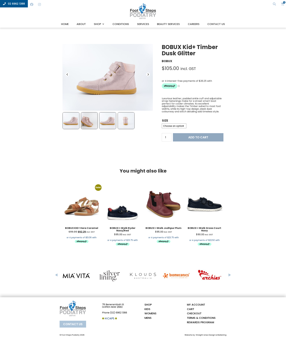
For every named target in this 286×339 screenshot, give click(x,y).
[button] (274, 3)
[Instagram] (39, 4)
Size (165, 120)
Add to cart (198, 137)
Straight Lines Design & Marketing (211, 335)
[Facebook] (31, 4)
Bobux (167, 61)
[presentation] (67, 74)
